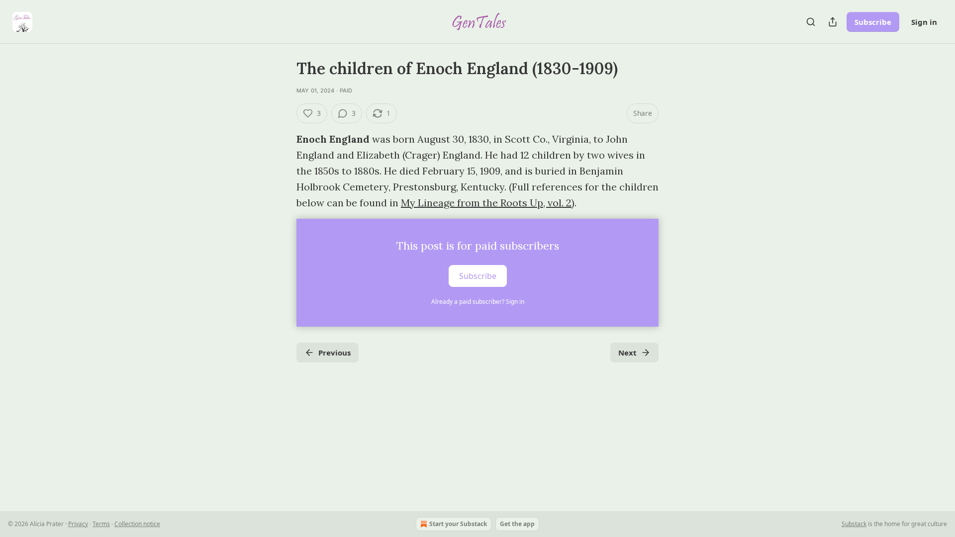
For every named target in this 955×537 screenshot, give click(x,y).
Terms (101, 524)
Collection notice (137, 524)
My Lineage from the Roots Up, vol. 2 (486, 202)
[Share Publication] (833, 22)
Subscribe (873, 22)
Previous (334, 353)
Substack (854, 524)
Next (627, 353)
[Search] (811, 22)
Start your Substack (458, 524)
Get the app (517, 524)
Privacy (78, 524)
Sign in (924, 22)
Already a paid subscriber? (477, 301)
